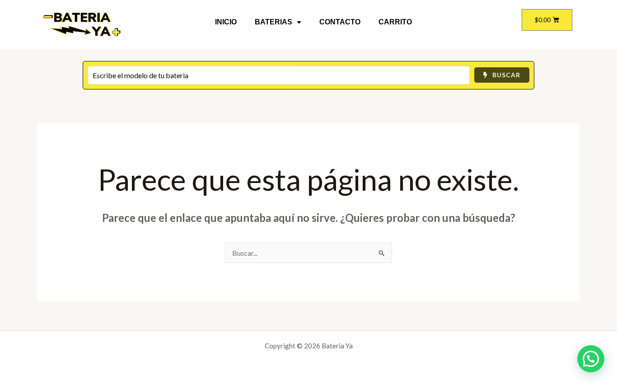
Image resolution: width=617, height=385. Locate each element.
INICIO (226, 22)
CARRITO (395, 22)
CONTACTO (339, 22)
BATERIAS (273, 22)
